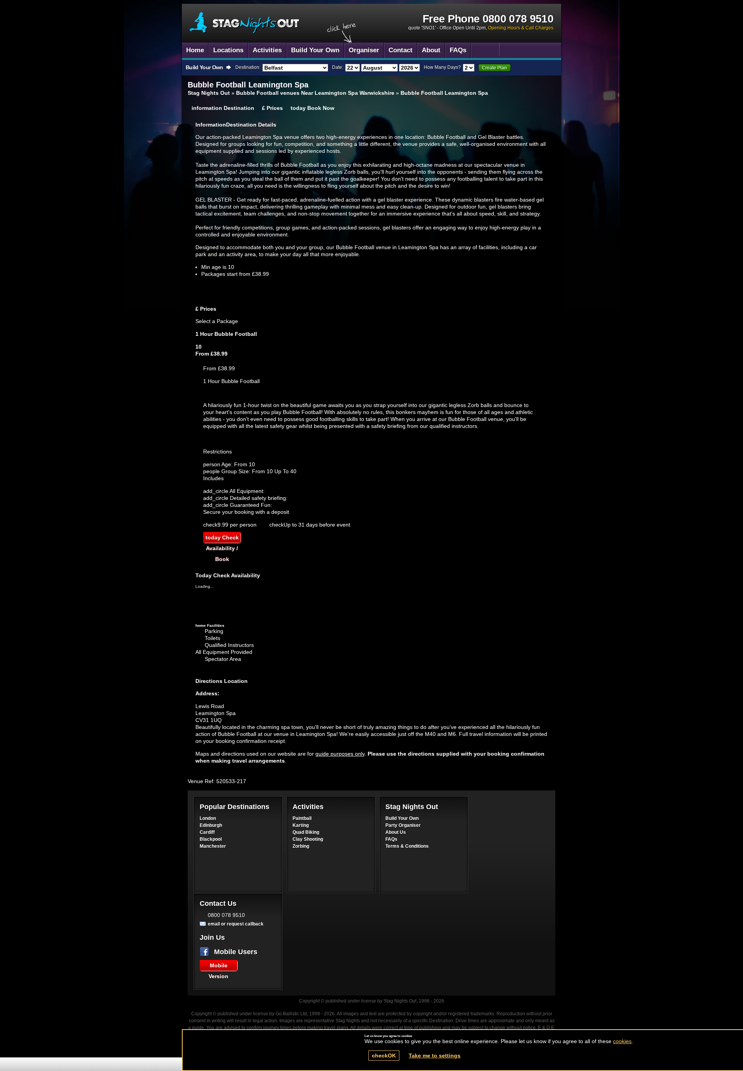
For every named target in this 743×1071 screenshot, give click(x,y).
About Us (395, 832)
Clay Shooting (308, 839)
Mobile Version (218, 966)
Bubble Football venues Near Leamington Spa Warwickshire (315, 93)
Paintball (302, 818)
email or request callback (236, 924)
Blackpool (211, 839)
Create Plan (494, 67)
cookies (622, 1041)
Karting (301, 825)
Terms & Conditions (407, 846)
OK (384, 1055)
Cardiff (207, 832)
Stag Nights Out (209, 93)
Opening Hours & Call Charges (520, 28)
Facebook (206, 952)
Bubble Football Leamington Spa (245, 23)
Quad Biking (306, 832)
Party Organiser (403, 825)
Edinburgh (211, 825)
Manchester (213, 846)
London (208, 818)
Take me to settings (435, 1055)
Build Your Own (402, 818)
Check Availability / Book (222, 538)
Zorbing (301, 846)
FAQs (391, 839)
